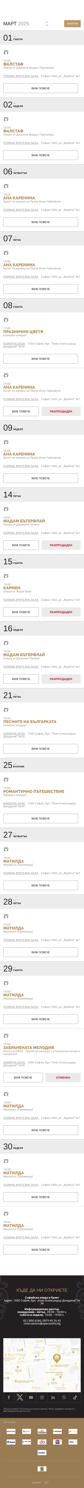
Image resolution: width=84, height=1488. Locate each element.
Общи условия (10, 1409)
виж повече (41, 88)
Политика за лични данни (33, 1409)
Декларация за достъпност (17, 1411)
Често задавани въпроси (61, 1409)
